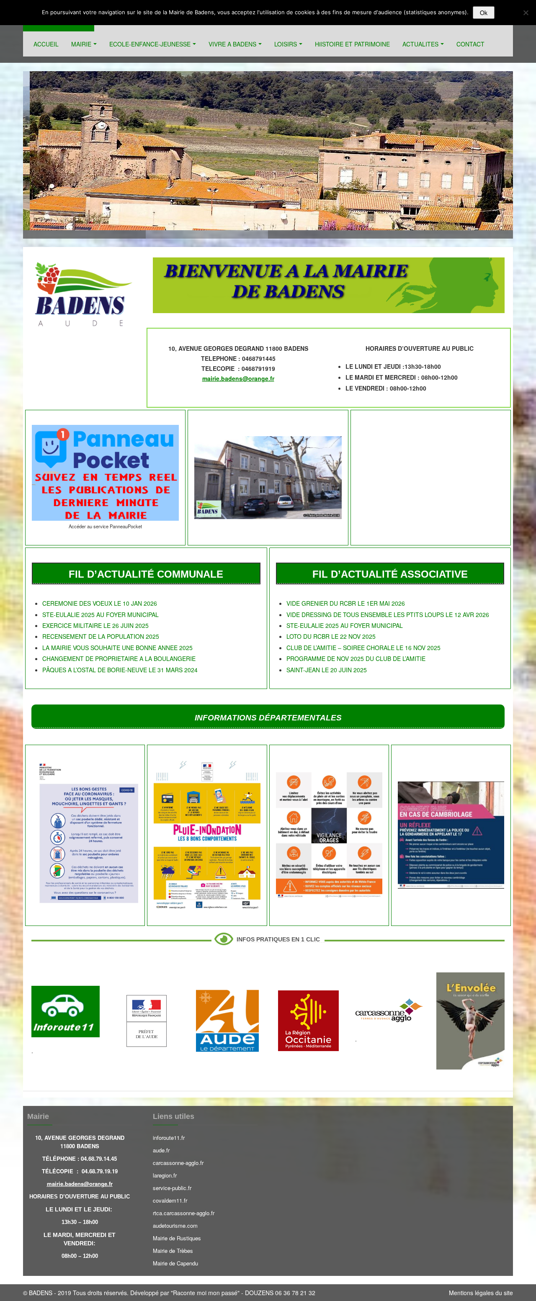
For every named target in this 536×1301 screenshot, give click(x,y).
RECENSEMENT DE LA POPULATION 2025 (100, 636)
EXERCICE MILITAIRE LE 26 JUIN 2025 (95, 625)
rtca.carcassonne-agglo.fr (183, 1213)
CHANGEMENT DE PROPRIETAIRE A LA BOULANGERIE (119, 658)
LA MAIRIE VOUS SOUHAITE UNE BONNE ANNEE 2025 (117, 647)
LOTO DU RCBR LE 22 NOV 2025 (331, 636)
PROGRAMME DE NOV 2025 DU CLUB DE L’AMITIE (355, 658)
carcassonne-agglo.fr (178, 1163)
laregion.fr (165, 1175)
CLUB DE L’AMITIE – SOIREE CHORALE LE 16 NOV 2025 (363, 647)
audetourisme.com (175, 1225)
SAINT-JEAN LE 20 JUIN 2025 (326, 670)
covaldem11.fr (170, 1200)
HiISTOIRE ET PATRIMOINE (352, 44)
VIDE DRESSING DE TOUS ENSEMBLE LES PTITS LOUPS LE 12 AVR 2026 (387, 614)
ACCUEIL (46, 44)
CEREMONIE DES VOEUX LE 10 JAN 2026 (99, 603)
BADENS (40, 1292)
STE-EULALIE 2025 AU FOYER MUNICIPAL (100, 614)
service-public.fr (172, 1188)
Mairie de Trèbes (173, 1251)
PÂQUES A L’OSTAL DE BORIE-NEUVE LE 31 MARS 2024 (120, 670)
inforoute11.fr (169, 1138)
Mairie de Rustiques (177, 1238)
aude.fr (161, 1150)
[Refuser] (525, 12)
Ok (483, 12)
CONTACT (470, 44)
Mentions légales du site (481, 1292)
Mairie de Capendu (175, 1263)
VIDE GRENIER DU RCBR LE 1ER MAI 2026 (345, 603)
